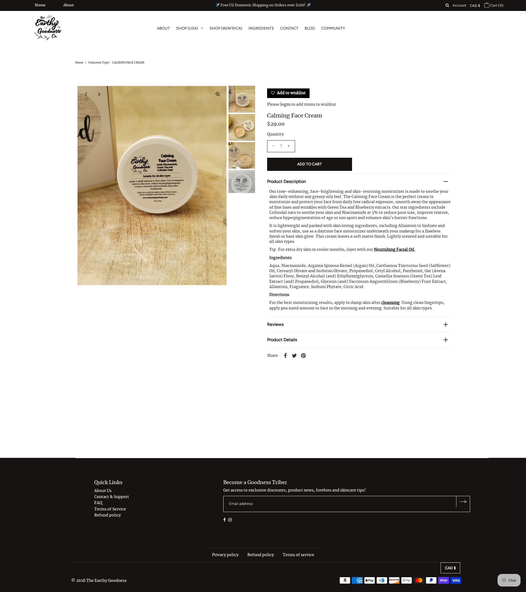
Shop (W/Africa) (226, 28)
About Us (103, 491)
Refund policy (107, 515)
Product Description (286, 181)
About (68, 5)
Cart (497, 5)
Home (40, 5)
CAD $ (475, 6)
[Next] (99, 94)
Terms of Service (110, 509)
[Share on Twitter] (294, 355)
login (285, 105)
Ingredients (261, 28)
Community (333, 28)
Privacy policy (225, 555)
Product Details (282, 339)
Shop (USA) (187, 28)
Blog (310, 28)
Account (459, 5)
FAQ (98, 503)
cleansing (390, 303)
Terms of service (298, 555)
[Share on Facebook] (285, 355)
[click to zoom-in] (218, 94)
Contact (289, 28)
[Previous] (86, 94)
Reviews (275, 324)
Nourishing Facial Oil (394, 250)
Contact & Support (111, 497)
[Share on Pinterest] (303, 355)
